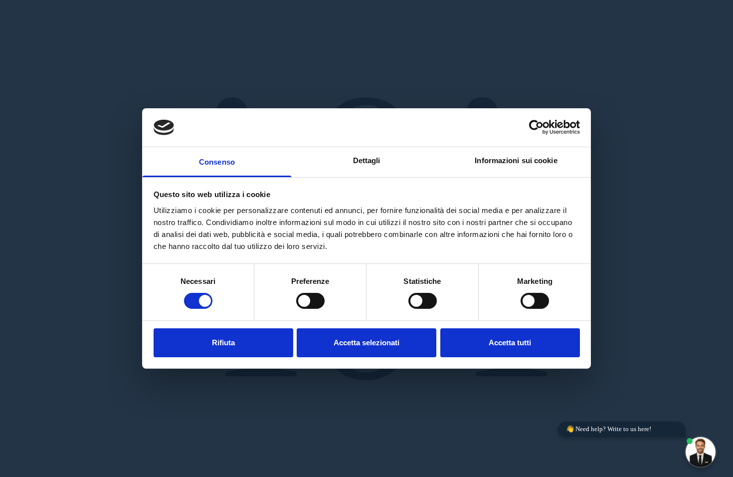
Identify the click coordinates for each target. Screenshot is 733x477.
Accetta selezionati (366, 342)
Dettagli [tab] (366, 160)
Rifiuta (223, 342)
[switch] (310, 301)
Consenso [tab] (217, 162)
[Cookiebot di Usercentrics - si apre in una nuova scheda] (536, 127)
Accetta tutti (510, 342)
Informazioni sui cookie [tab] (516, 160)
